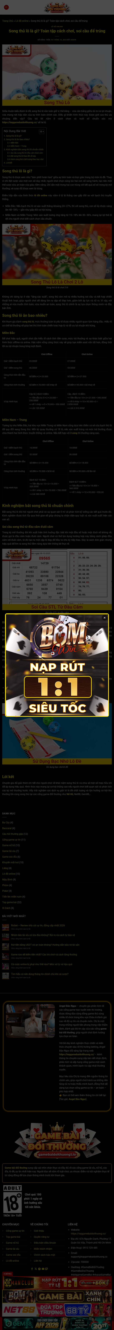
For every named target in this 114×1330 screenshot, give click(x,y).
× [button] (105, 617)
